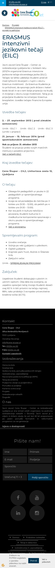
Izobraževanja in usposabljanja (28, 548)
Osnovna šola (8, 365)
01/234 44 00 (12, 346)
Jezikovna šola (38, 553)
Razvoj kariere (18, 553)
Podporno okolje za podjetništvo (17, 383)
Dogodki (6, 397)
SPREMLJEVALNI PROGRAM (25, 263)
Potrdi (33, 560)
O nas (43, 2)
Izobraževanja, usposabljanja (15, 374)
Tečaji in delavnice (28, 542)
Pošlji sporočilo (40, 477)
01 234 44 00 (14, 2)
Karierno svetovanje (11, 388)
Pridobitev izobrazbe (35, 537)
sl (48, 2)
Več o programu (17, 226)
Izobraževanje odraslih (12, 394)
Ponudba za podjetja (11, 385)
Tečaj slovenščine (10, 380)
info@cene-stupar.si (18, 4)
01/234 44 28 (13, 350)
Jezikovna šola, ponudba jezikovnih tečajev (21, 371)
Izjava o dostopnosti (13, 426)
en (51, 2)
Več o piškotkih (46, 560)
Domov (5, 25)
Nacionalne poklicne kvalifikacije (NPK (19, 377)
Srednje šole (7, 368)
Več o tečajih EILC (11, 154)
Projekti (15, 25)
